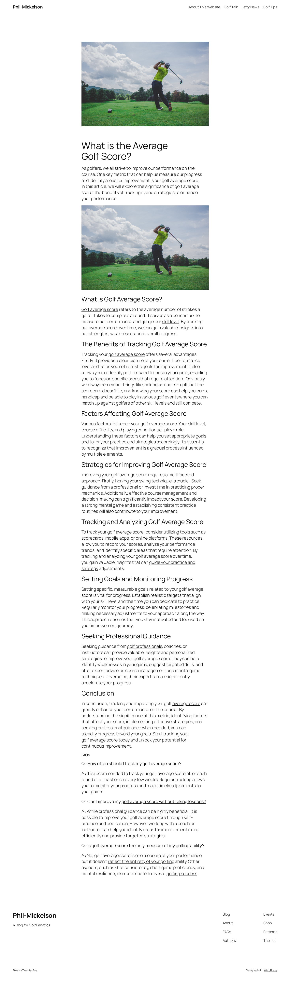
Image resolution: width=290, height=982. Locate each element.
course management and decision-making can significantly (139, 496)
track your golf (101, 532)
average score (186, 703)
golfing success (182, 874)
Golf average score (99, 309)
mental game (111, 505)
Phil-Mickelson (28, 7)
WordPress (270, 970)
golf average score (127, 354)
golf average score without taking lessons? (164, 801)
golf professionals (144, 646)
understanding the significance (112, 716)
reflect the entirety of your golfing (141, 861)
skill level (170, 322)
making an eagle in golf (165, 385)
